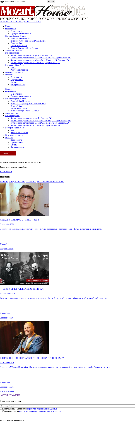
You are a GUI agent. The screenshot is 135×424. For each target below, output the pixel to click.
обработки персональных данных (42, 409)
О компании (10, 29)
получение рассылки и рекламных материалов (40, 411)
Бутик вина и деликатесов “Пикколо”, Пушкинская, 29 (35, 62)
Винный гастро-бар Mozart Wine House (28, 41)
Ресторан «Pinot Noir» (15, 65)
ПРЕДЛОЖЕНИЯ (17, 182)
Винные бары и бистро (15, 36)
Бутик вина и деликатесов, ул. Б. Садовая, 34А (32, 55)
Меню (13, 67)
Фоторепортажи (18, 84)
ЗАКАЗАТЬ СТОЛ (8, 22)
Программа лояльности (21, 33)
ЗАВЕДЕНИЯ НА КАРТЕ (29, 22)
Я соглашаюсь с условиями (29, 409)
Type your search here (9, 1)
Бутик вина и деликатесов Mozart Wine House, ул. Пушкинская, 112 (41, 58)
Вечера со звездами (14, 72)
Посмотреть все (7, 391)
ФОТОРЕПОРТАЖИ (54, 182)
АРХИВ (40, 182)
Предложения (17, 79)
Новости (9, 75)
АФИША (4, 182)
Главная (8, 26)
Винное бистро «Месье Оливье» (25, 48)
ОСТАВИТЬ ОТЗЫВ (10, 395)
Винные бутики (12, 53)
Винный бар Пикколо (20, 38)
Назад (5, 153)
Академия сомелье (13, 50)
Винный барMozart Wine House (19, 44)
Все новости (16, 77)
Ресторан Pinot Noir (19, 70)
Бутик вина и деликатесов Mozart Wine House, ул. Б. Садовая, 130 (40, 60)
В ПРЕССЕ (31, 182)
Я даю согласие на (31, 411)
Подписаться (67, 414)
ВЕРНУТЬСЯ (6, 171)
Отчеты (14, 82)
